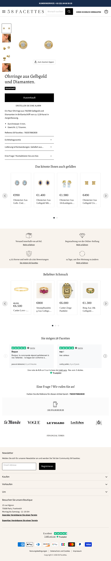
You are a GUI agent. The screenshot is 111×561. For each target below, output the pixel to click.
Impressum (77, 551)
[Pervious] (5, 196)
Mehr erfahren (29, 244)
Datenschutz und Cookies (60, 551)
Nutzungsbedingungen (38, 551)
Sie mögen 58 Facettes (29, 263)
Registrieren (47, 466)
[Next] (106, 196)
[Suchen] (69, 11)
